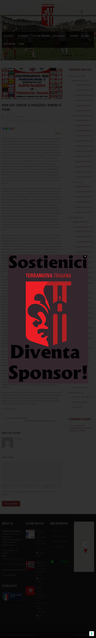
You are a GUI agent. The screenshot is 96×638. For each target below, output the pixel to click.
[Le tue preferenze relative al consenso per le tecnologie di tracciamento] (91, 633)
